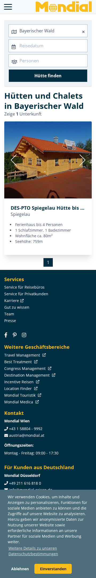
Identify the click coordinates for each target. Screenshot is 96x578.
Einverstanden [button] (53, 568)
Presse (10, 320)
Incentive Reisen (19, 381)
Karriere (11, 300)
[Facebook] (5, 334)
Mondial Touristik (20, 395)
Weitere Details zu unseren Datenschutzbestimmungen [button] (33, 551)
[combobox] (48, 30)
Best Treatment (18, 361)
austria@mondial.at (26, 435)
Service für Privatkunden (26, 293)
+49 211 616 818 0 (25, 483)
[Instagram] (24, 334)
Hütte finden (48, 76)
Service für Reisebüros (24, 287)
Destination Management (27, 375)
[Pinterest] (15, 334)
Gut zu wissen (16, 307)
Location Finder (18, 388)
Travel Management (22, 355)
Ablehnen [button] (20, 568)
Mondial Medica (19, 401)
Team (9, 313)
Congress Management (25, 368)
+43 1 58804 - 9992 (25, 428)
